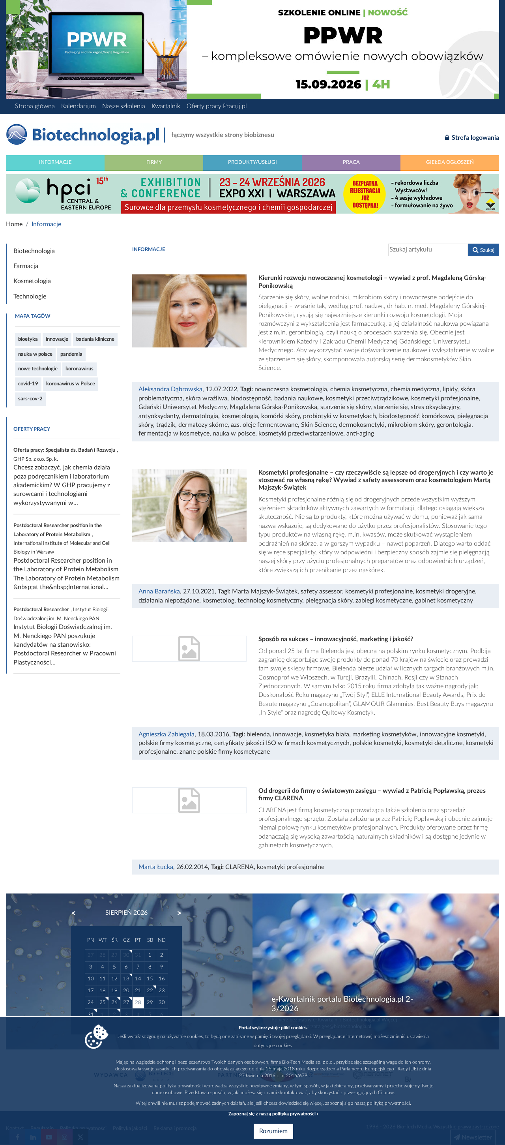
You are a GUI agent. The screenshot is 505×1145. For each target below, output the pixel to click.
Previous (77, 913)
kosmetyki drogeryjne (445, 591)
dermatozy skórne (203, 425)
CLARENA (239, 867)
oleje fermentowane (270, 425)
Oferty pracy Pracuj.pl (217, 106)
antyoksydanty (158, 416)
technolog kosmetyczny (270, 600)
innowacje (57, 339)
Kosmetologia (32, 281)
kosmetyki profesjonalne (445, 398)
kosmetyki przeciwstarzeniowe (300, 433)
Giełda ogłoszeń (450, 162)
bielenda (258, 734)
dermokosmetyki (362, 425)
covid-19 (28, 383)
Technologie (29, 296)
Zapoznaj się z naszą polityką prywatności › (273, 1113)
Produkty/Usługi (252, 162)
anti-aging (360, 433)
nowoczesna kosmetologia (290, 389)
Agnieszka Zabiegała (166, 734)
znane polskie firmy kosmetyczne (225, 752)
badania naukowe (298, 398)
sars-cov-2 (30, 398)
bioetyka (28, 339)
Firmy (154, 162)
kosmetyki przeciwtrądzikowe (367, 398)
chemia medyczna (415, 389)
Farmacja (25, 266)
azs (235, 425)
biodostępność (250, 398)
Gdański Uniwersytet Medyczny (182, 407)
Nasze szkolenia (123, 106)
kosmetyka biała (327, 734)
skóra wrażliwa (206, 398)
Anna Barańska (159, 591)
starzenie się (391, 407)
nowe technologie (38, 368)
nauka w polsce (35, 354)
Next (175, 913)
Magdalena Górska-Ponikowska (273, 407)
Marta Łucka (155, 867)
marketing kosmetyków (384, 734)
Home (14, 224)
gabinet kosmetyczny (444, 600)
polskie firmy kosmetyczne (174, 743)
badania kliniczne (95, 339)
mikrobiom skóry (411, 425)
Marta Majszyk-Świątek (264, 591)
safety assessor (321, 591)
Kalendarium (78, 106)
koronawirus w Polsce (70, 383)
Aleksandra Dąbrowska (170, 389)
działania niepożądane (168, 600)
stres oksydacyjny (435, 407)
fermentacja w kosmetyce (173, 433)
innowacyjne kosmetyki (452, 734)
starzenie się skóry (345, 407)
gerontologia (454, 425)
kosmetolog (218, 600)
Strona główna (35, 106)
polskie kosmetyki (377, 743)
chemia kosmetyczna (358, 389)
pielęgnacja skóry (328, 600)
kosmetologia (239, 416)
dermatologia (200, 416)
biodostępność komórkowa (416, 416)
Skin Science (318, 425)
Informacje (55, 162)
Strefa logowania (474, 138)
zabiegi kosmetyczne (383, 600)
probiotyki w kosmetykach (339, 416)
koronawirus (79, 368)
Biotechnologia (34, 251)
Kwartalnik (166, 106)
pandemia (71, 354)
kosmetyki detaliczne (433, 743)
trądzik (165, 425)
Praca (351, 162)
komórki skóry (280, 416)
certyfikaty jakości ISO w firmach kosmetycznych (282, 743)
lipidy (450, 389)
